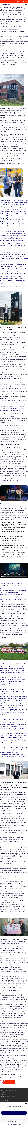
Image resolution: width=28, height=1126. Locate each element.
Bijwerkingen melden (7, 1096)
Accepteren (14, 1113)
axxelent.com (16, 883)
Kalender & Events (6, 1100)
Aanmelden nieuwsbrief (8, 1090)
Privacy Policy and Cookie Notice (14, 1124)
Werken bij (18, 1)
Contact (25, 1)
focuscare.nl (6, 878)
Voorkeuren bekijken (14, 1121)
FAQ (2, 1094)
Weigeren (14, 1117)
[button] (26, 1103)
